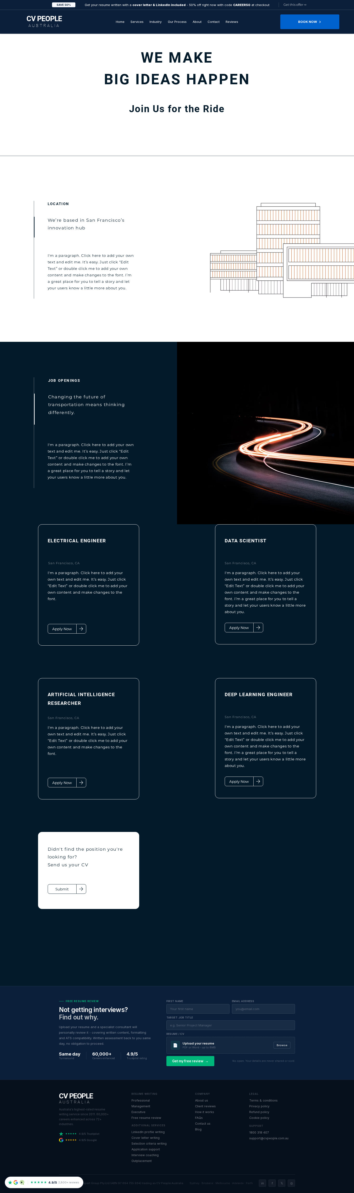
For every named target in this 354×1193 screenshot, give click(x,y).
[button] (136, 21)
